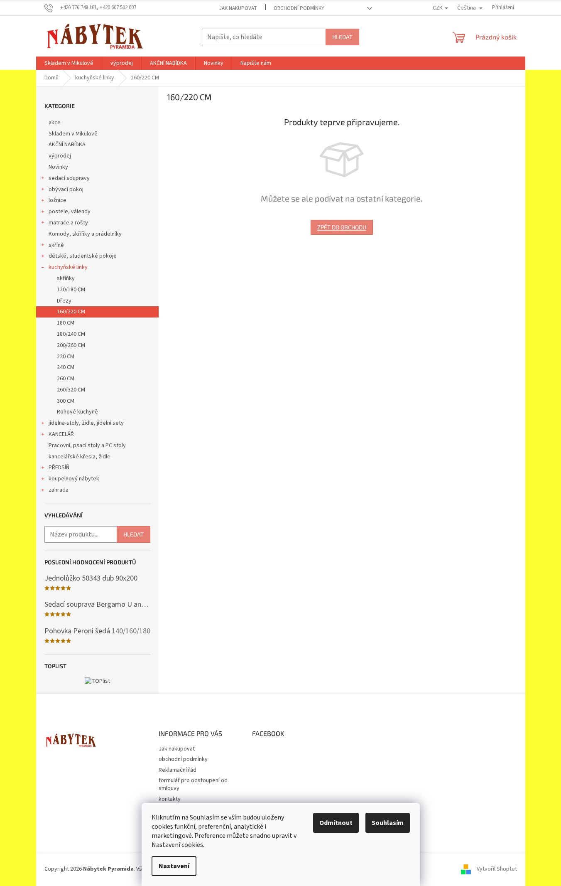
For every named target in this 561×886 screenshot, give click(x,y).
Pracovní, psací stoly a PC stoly (87, 445)
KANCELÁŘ (61, 434)
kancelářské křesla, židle (79, 457)
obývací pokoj (66, 189)
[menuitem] (69, 63)
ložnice (57, 200)
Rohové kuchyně (77, 412)
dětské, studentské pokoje (83, 256)
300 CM (65, 401)
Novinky (58, 167)
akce (55, 122)
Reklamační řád (177, 770)
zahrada (59, 490)
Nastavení (174, 866)
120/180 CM (71, 289)
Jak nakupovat (238, 8)
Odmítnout (336, 822)
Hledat (342, 36)
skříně (56, 245)
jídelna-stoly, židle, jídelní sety (86, 423)
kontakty (170, 799)
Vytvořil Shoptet (497, 869)
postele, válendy (70, 211)
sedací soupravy (69, 178)
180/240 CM (71, 334)
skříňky (66, 278)
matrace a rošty (68, 223)
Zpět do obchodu (341, 227)
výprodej (60, 156)
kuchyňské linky (68, 267)
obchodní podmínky (299, 8)
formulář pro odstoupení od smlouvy (193, 784)
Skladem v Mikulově (73, 134)
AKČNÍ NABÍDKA (67, 144)
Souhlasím (388, 822)
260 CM (65, 378)
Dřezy (64, 301)
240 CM (65, 367)
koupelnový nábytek (74, 479)
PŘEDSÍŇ (59, 467)
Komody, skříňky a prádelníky (85, 234)
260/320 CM (71, 390)
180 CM (65, 323)
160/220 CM (71, 312)
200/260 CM (71, 345)
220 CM (65, 356)
